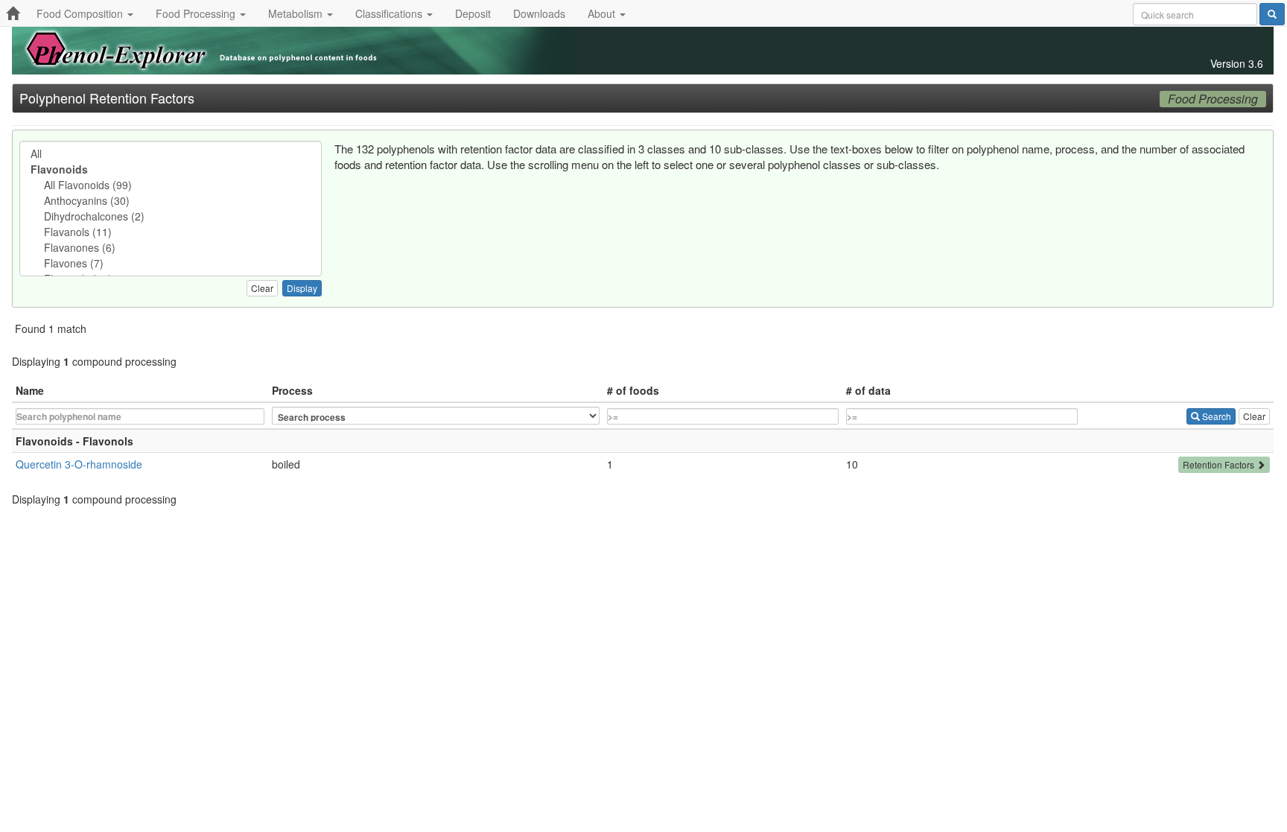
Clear (262, 288)
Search (1215, 416)
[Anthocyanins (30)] (170, 201)
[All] (170, 154)
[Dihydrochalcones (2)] (170, 216)
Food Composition (81, 13)
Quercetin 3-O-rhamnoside (79, 464)
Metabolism (296, 13)
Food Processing (197, 13)
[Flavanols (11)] (170, 232)
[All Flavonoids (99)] (170, 185)
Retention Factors (1219, 464)
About (603, 13)
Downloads (539, 13)
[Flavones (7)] (170, 263)
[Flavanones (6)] (170, 247)
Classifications (390, 13)
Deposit (473, 13)
